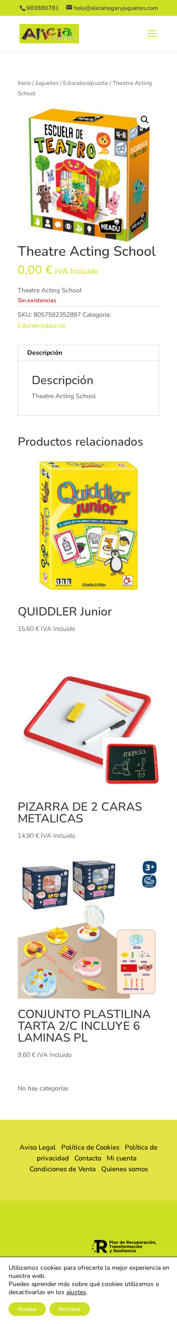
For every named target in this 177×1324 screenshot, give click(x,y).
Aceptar (27, 1309)
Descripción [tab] (44, 352)
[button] (145, 120)
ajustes (76, 1292)
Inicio (24, 83)
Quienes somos (122, 1169)
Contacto (87, 1158)
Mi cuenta (122, 1158)
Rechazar (70, 1309)
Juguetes (47, 83)
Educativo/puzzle (85, 83)
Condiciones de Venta (63, 1169)
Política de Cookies (90, 1147)
